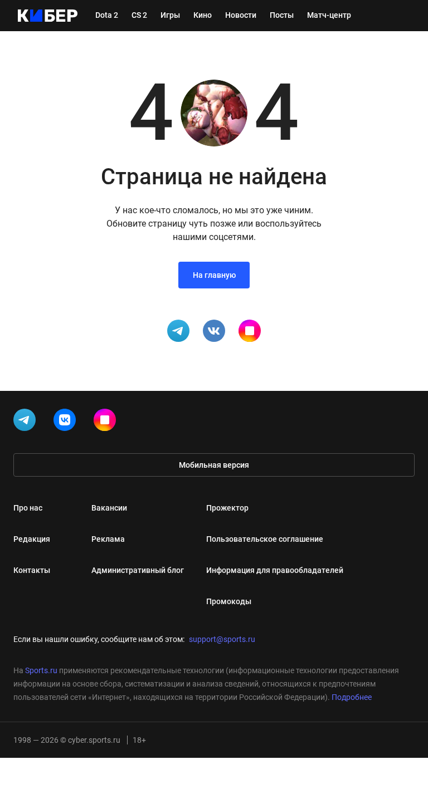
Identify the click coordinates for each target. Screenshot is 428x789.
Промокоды (228, 601)
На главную (214, 275)
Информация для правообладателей (274, 570)
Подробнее (352, 697)
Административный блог (137, 570)
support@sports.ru (222, 639)
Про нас (27, 507)
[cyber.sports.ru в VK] (67, 422)
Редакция (31, 539)
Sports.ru (41, 670)
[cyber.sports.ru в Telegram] (26, 422)
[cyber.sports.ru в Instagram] (107, 422)
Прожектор (227, 507)
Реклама (108, 539)
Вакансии (109, 507)
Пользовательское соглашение (264, 539)
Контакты (31, 570)
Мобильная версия (214, 464)
